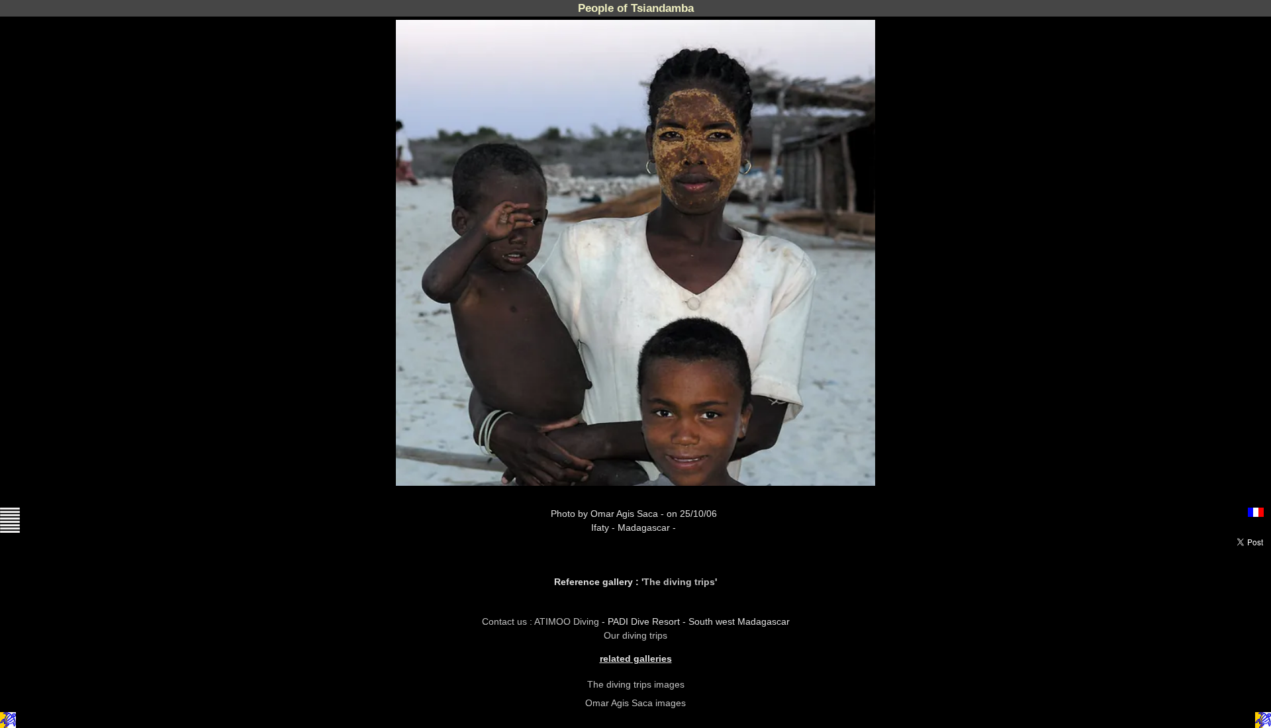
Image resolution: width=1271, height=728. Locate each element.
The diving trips (679, 581)
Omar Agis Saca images (635, 703)
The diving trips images (635, 684)
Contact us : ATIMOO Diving (542, 621)
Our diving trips (635, 635)
